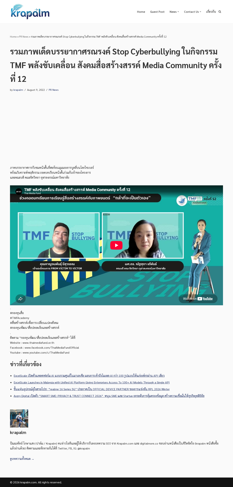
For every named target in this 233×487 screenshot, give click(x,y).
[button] (178, 11)
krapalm (18, 89)
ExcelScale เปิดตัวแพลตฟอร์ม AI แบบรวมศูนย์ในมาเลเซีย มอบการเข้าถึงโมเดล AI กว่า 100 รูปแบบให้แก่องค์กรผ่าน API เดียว (89, 375)
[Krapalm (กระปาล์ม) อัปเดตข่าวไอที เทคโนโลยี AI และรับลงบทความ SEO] (30, 11)
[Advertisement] (116, 128)
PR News (24, 36)
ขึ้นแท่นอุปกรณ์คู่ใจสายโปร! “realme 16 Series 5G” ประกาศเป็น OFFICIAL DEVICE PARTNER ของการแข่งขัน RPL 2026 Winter (92, 389)
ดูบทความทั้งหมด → (22, 459)
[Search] (219, 11)
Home (141, 11)
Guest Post (157, 11)
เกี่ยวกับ (211, 11)
